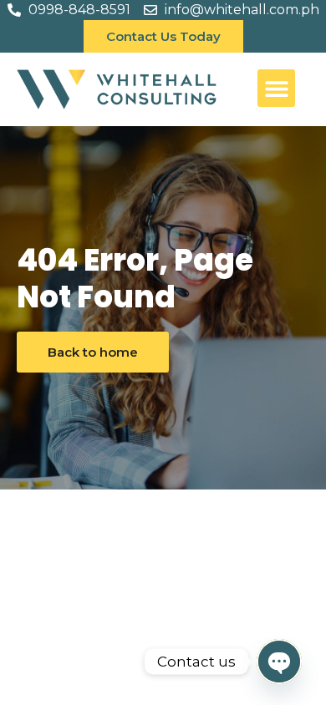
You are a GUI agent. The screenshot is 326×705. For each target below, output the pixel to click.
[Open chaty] (279, 661)
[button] (276, 88)
